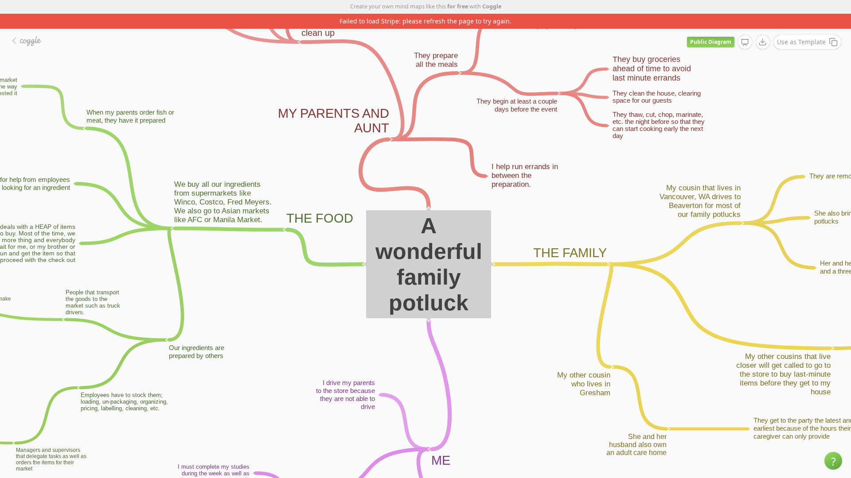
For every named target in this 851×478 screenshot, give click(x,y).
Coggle (491, 6)
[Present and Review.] (745, 42)
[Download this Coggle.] (763, 42)
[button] (833, 461)
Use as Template (801, 42)
